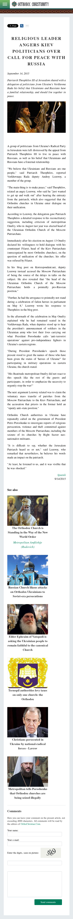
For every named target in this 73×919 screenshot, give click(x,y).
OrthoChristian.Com (30, 823)
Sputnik (61, 475)
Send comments (48, 902)
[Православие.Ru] (30, 4)
